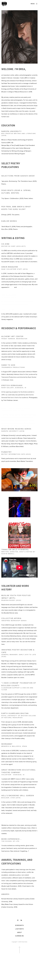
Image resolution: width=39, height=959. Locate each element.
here (2, 644)
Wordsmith (19, 925)
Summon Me (19, 936)
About (19, 932)
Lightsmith (19, 929)
